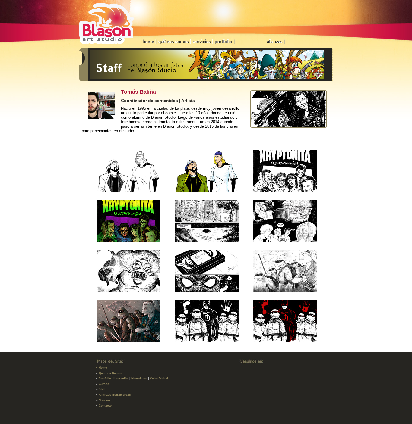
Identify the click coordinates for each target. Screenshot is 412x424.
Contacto (105, 405)
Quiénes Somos (110, 373)
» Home (101, 367)
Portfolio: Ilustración (113, 378)
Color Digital (159, 378)
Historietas (139, 378)
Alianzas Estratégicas (115, 394)
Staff (102, 389)
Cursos (104, 383)
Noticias (105, 400)
